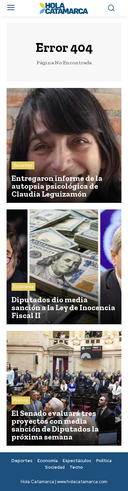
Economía (23, 286)
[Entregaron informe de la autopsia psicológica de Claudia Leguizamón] (64, 145)
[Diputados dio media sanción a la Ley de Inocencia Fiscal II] (64, 266)
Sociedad (22, 165)
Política (20, 400)
